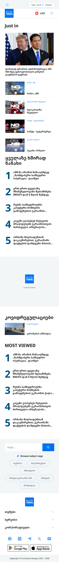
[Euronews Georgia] (9, 13)
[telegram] (29, 538)
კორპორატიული (17, 527)
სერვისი (11, 520)
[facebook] (10, 538)
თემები (10, 512)
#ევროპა (17, 463)
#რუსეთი (45, 478)
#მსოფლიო (29, 470)
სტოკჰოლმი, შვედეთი (36, 102)
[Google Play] (18, 547)
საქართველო (33, 324)
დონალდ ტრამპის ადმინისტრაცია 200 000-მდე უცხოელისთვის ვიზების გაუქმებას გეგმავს (28, 72)
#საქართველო (38, 463)
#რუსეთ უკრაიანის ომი (20, 478)
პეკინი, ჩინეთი (33, 140)
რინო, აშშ (31, 83)
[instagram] (19, 538)
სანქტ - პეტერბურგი (35, 121)
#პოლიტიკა (29, 485)
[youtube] (49, 538)
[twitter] (39, 538)
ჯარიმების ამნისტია (39, 333)
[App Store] (40, 547)
